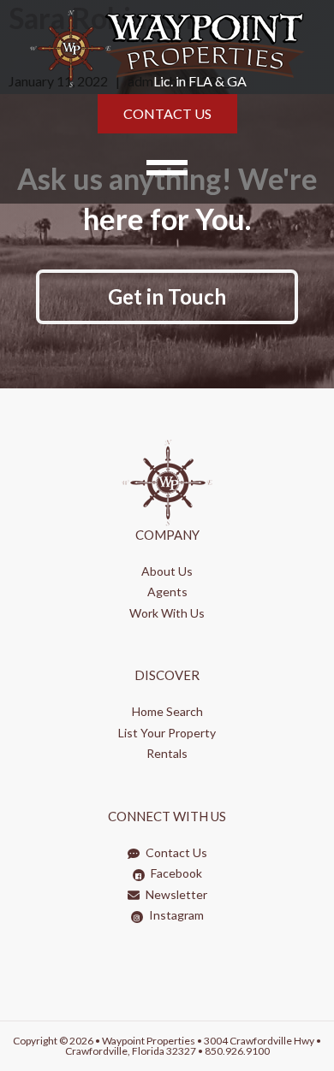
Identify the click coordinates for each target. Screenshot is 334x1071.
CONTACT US (167, 113)
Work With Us (167, 613)
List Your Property (167, 732)
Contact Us (175, 852)
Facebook (175, 873)
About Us (167, 571)
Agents (167, 591)
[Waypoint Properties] (167, 47)
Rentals (167, 753)
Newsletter (175, 894)
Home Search (167, 711)
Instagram (175, 915)
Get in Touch (167, 296)
